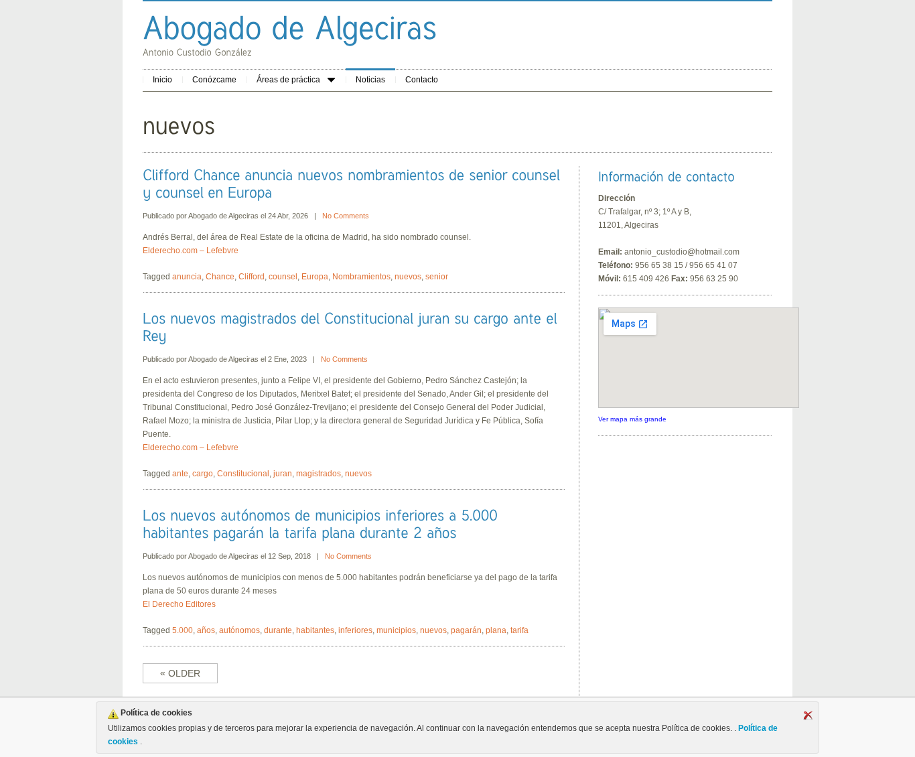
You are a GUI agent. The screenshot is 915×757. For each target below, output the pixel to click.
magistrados (318, 473)
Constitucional (243, 473)
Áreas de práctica (288, 79)
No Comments (345, 216)
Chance (220, 276)
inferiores (355, 630)
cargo (202, 473)
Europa (314, 276)
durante (278, 630)
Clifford (251, 276)
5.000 (182, 630)
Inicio (162, 79)
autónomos (239, 630)
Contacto (421, 79)
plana (496, 630)
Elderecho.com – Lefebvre (190, 250)
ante (180, 473)
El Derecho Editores (179, 604)
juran (282, 473)
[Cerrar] (807, 715)
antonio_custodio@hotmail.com (682, 252)
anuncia (187, 276)
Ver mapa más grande (632, 419)
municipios (396, 630)
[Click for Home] (290, 27)
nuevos (408, 276)
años (206, 630)
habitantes (315, 630)
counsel (283, 276)
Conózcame (214, 79)
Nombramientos (361, 276)
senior (436, 276)
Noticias (370, 79)
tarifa (519, 630)
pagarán (466, 630)
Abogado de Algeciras (223, 216)
